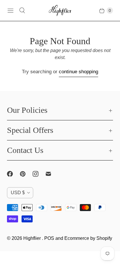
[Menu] (10, 10)
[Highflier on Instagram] (39, 173)
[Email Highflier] (51, 173)
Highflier (32, 238)
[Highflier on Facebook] (13, 173)
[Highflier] (60, 10)
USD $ (18, 192)
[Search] (22, 10)
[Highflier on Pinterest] (26, 173)
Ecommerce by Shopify (88, 238)
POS (49, 238)
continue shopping (78, 71)
